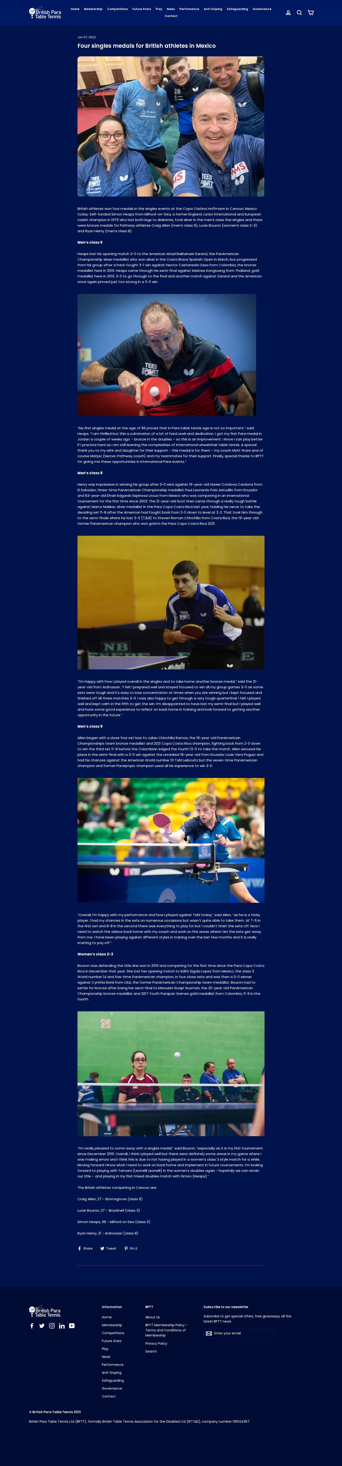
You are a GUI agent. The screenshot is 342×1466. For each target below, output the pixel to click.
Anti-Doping (213, 9)
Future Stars (141, 9)
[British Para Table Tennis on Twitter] (42, 1326)
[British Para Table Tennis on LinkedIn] (62, 1326)
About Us (152, 1317)
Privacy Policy (156, 1343)
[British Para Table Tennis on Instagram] (52, 1326)
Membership (93, 9)
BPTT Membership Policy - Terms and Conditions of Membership (166, 1330)
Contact (171, 16)
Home (75, 9)
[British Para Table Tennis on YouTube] (72, 1326)
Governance (262, 9)
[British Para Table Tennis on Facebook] (32, 1326)
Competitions (117, 9)
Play (159, 9)
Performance (189, 9)
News (171, 9)
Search (151, 1351)
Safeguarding (237, 9)
